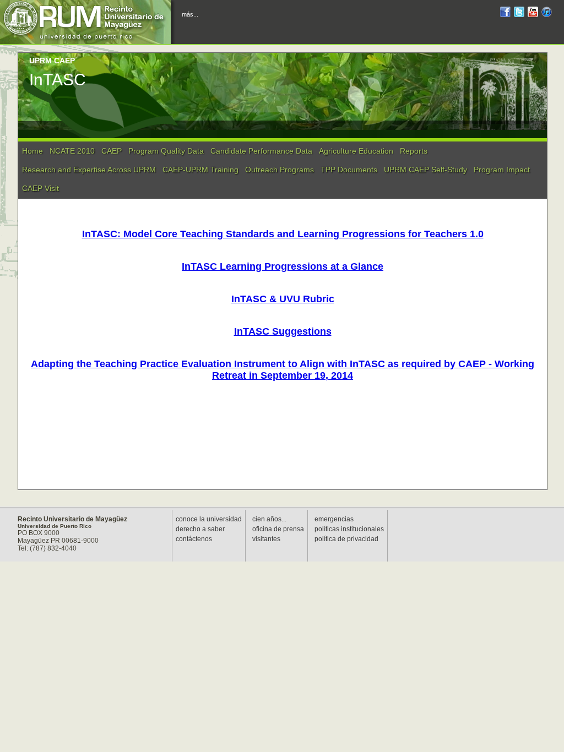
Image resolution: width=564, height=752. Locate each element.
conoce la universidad (209, 519)
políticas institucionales (349, 529)
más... (190, 14)
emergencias (334, 519)
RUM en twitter (519, 13)
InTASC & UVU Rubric (282, 298)
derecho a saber (200, 529)
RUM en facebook (505, 13)
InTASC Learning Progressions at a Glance (282, 266)
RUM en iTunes (546, 13)
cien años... (269, 519)
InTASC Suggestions (283, 331)
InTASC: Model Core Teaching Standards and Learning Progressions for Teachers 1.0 (283, 233)
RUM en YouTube (533, 13)
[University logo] (88, 22)
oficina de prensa (278, 529)
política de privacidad (346, 539)
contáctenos (194, 539)
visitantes (266, 539)
